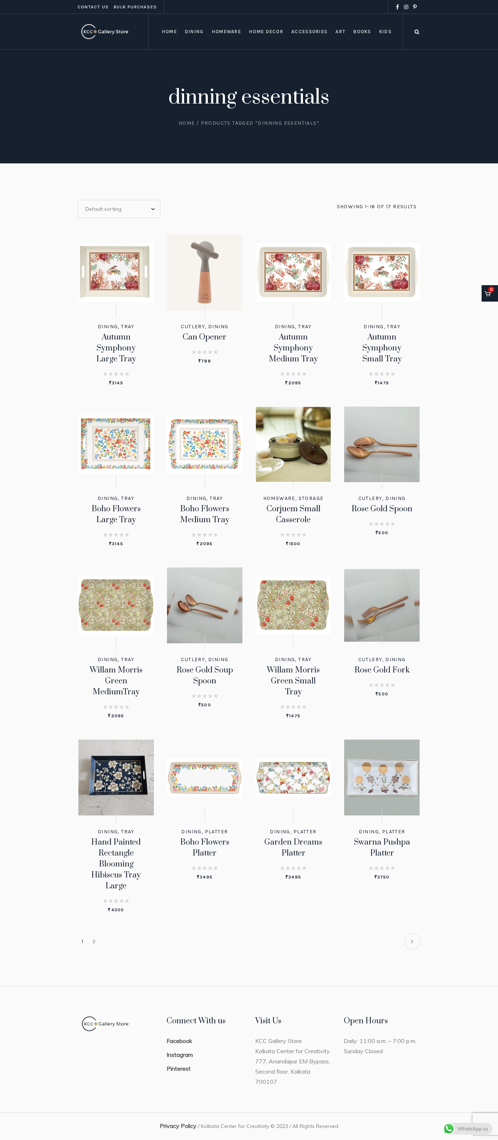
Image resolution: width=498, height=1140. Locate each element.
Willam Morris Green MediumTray (116, 681)
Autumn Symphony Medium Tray (293, 348)
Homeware (279, 498)
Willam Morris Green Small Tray (293, 681)
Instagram (180, 1054)
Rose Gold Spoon (381, 509)
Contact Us (93, 6)
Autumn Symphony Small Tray (382, 348)
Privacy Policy (178, 1125)
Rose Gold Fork (382, 670)
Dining (108, 326)
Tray (128, 326)
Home (187, 123)
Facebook (179, 1040)
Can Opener (204, 337)
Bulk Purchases (135, 6)
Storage (311, 498)
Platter (216, 832)
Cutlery (193, 326)
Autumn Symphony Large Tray (116, 348)
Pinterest (179, 1068)
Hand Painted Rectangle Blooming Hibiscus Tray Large (116, 864)
